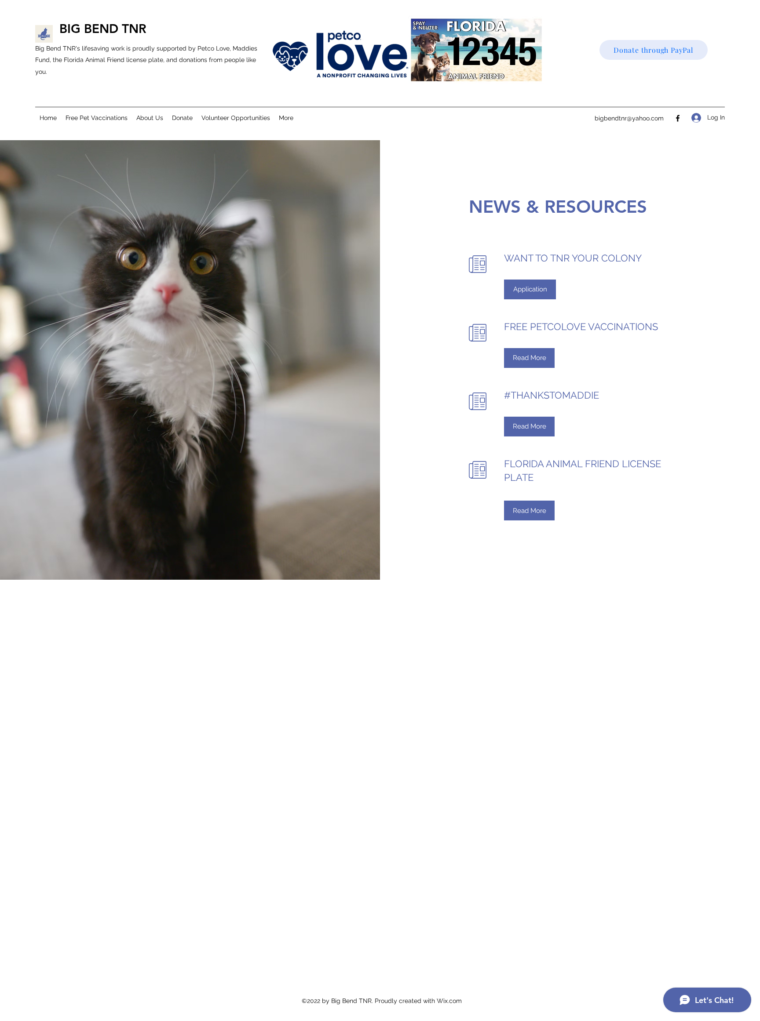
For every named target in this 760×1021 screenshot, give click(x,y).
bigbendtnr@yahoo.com (629, 118)
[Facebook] (677, 118)
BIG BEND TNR (102, 28)
